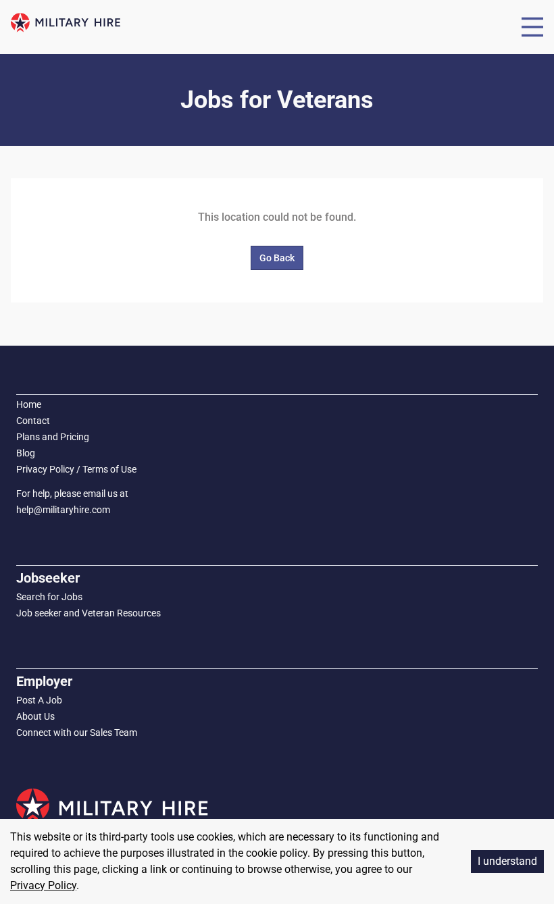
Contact (33, 420)
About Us (35, 716)
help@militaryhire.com (63, 509)
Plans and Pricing (52, 436)
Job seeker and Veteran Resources (88, 613)
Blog (25, 453)
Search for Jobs (49, 596)
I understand (507, 861)
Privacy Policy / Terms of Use (76, 469)
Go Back (277, 257)
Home (28, 404)
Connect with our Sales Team (76, 732)
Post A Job (39, 700)
